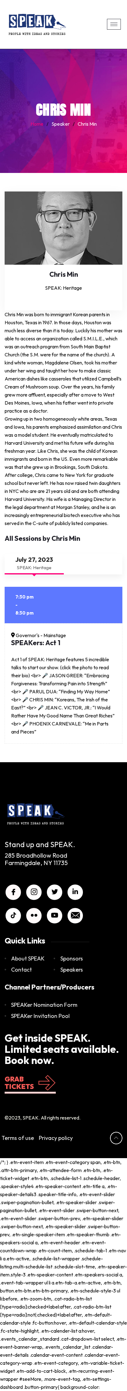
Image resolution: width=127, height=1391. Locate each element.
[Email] (75, 915)
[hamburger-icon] (114, 24)
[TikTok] (13, 915)
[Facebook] (13, 892)
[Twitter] (54, 892)
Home (37, 124)
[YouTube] (54, 915)
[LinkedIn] (75, 892)
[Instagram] (34, 892)
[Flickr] (34, 915)
